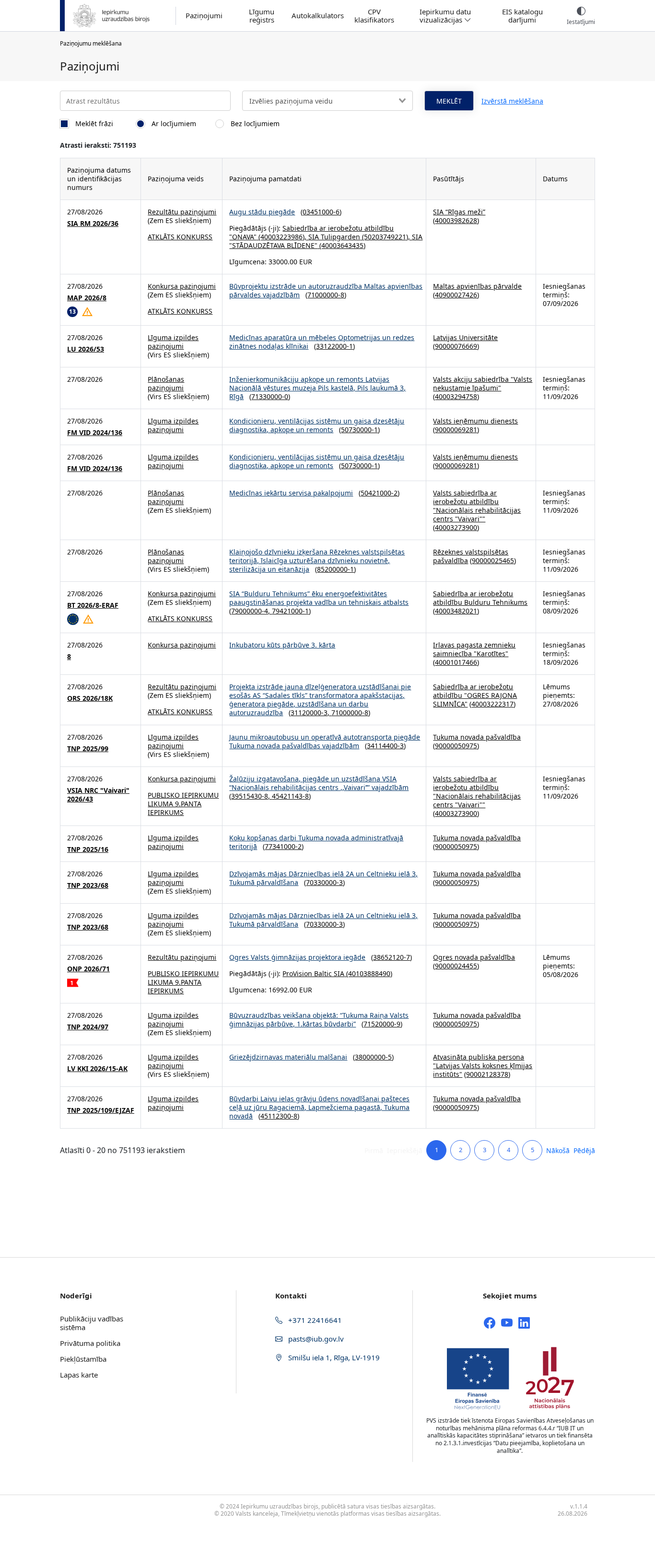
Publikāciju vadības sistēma (91, 1323)
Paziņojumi (204, 16)
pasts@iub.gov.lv (315, 1339)
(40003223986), (282, 236)
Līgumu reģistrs (261, 16)
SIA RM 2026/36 (92, 223)
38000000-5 (373, 1056)
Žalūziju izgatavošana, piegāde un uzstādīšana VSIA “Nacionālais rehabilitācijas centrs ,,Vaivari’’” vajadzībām (319, 783)
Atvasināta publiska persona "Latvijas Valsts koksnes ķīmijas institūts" (482, 1065)
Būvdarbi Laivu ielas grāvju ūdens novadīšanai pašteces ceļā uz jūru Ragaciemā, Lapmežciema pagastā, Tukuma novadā (319, 1107)
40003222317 (492, 703)
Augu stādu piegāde (262, 211)
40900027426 (456, 294)
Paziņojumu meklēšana (91, 43)
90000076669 (456, 346)
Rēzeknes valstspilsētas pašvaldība (470, 556)
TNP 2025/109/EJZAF (100, 1110)
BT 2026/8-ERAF (92, 605)
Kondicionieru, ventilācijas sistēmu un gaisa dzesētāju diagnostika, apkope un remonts (316, 425)
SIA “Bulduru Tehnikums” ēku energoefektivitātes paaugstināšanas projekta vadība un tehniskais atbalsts (319, 598)
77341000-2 (283, 846)
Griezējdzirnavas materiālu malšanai (288, 1056)
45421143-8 (290, 796)
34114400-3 (385, 745)
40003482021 (456, 610)
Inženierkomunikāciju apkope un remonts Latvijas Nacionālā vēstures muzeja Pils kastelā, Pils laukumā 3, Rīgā (317, 388)
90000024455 (456, 965)
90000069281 (456, 429)
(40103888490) (368, 973)
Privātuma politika (90, 1343)
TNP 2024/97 (87, 1027)
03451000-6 (321, 211)
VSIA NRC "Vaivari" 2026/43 (98, 794)
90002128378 (487, 1074)
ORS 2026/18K (90, 698)
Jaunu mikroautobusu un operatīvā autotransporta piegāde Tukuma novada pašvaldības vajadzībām (324, 741)
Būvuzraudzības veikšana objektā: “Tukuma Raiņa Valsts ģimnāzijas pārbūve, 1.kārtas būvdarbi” (319, 1019)
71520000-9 (381, 1023)
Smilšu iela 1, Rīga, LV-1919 (333, 1357)
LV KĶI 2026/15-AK (97, 1068)
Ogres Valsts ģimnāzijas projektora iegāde (297, 957)
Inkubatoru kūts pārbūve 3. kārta (282, 644)
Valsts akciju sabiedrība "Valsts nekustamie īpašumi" (482, 383)
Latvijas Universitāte (465, 337)
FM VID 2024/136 (94, 432)
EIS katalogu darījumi (522, 16)
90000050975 (456, 745)
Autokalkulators (318, 16)
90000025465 (493, 560)
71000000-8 (325, 294)
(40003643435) (341, 245)
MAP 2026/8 (86, 298)
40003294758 (456, 396)
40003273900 (456, 527)
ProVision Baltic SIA (313, 973)
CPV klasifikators (374, 16)
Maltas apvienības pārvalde (477, 286)
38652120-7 (391, 957)
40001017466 (456, 662)
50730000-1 (359, 429)
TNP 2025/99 (87, 748)
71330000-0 (269, 396)
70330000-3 (324, 882)
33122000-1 (334, 346)
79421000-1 (290, 610)
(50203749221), (386, 236)
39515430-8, (251, 796)
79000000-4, (251, 610)
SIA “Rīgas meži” (459, 211)
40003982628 (456, 220)
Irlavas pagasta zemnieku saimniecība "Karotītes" (474, 649)
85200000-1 (335, 569)
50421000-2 (379, 492)
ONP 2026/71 (88, 969)
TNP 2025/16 (87, 849)
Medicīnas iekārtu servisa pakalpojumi (291, 492)
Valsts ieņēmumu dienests (475, 420)
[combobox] (327, 101)
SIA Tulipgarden (334, 236)
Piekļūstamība (83, 1359)
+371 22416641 (314, 1320)
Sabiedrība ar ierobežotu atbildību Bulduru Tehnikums (480, 598)
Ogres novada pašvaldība (474, 957)
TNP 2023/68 (87, 885)
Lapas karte (79, 1374)
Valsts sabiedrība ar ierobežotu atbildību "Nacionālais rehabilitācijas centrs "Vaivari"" (477, 505)
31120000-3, (311, 712)
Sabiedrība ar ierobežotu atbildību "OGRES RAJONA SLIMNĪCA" (475, 695)
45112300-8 (278, 1115)
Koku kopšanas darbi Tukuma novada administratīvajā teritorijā (316, 842)
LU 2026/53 (85, 349)
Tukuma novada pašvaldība (477, 737)
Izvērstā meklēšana (512, 101)
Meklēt (449, 101)
